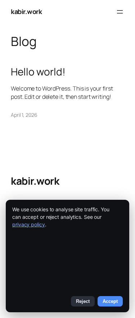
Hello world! (38, 72)
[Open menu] (120, 12)
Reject (83, 301)
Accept (110, 301)
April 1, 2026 (24, 114)
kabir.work (26, 11)
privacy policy (28, 224)
